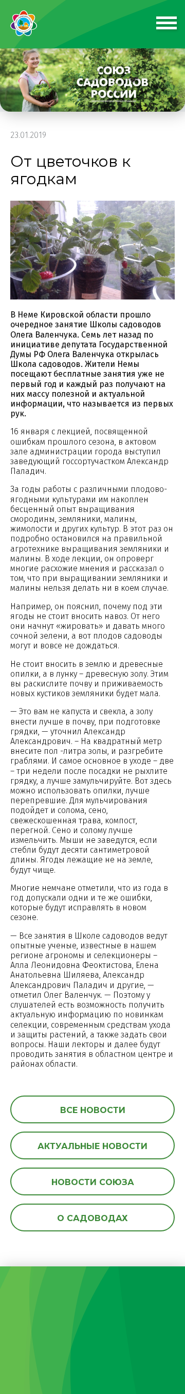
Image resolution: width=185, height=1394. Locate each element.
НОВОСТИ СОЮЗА (92, 1182)
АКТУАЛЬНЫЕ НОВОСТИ (92, 1146)
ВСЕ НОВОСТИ (92, 1110)
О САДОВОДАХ (92, 1218)
